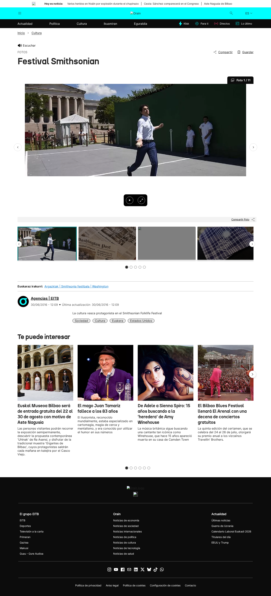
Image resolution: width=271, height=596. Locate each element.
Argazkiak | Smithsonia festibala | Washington (76, 286)
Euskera (117, 321)
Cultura (100, 321)
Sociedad (81, 321)
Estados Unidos (141, 321)
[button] (18, 147)
